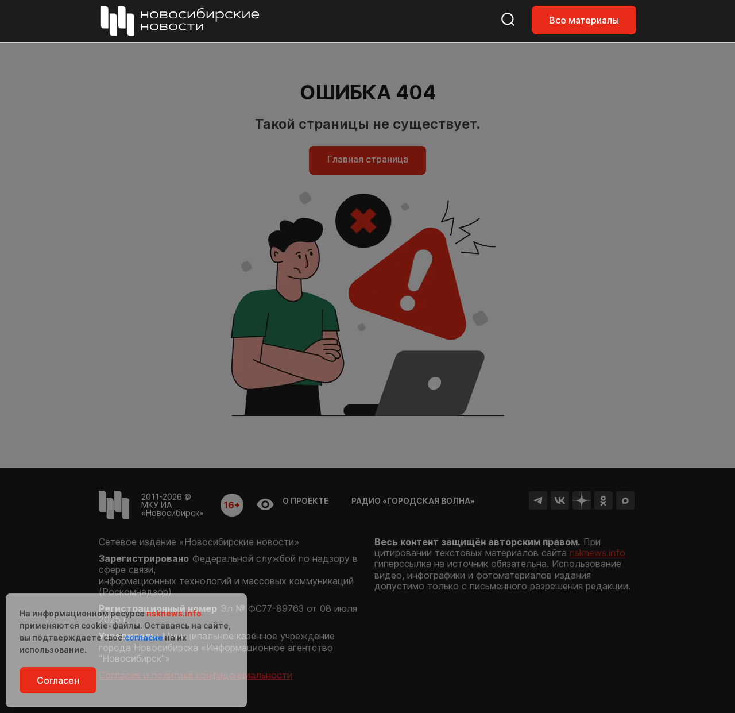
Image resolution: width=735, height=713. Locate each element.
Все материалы (584, 20)
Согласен (58, 680)
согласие (144, 637)
